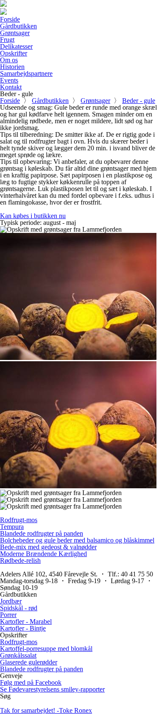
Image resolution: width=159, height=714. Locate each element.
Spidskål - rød (18, 608)
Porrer (8, 614)
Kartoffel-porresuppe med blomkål (46, 648)
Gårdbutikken (18, 26)
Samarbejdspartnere (26, 73)
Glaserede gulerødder (28, 662)
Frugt (7, 39)
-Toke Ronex (46, 710)
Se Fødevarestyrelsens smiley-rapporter (52, 689)
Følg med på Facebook (30, 682)
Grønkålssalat (18, 655)
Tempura (12, 526)
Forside (10, 19)
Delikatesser (16, 46)
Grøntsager (15, 32)
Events (9, 80)
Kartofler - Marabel (26, 621)
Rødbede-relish (20, 560)
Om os (9, 60)
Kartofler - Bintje (23, 628)
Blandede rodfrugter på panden (41, 533)
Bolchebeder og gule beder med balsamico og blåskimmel (77, 540)
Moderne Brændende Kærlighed (43, 553)
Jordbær (11, 601)
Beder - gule (138, 100)
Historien (12, 66)
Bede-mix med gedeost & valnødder (48, 547)
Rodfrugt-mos (18, 519)
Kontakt (11, 87)
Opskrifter (13, 53)
